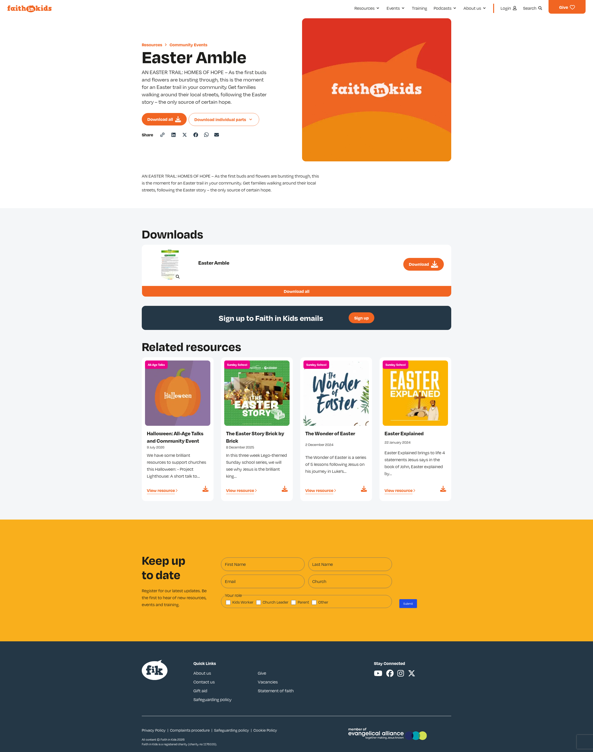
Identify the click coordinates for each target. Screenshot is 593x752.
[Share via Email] (216, 135)
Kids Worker (242, 602)
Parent (303, 602)
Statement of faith (276, 690)
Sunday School (237, 365)
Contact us (204, 681)
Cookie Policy (265, 730)
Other (323, 602)
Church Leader (275, 602)
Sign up (361, 317)
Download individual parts (220, 119)
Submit (408, 603)
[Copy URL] (162, 134)
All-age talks (156, 365)
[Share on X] (184, 134)
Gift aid (200, 690)
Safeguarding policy (212, 699)
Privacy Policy (154, 730)
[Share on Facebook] (195, 134)
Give (262, 673)
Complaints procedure (190, 730)
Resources (152, 44)
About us (202, 673)
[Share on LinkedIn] (173, 134)
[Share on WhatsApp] (206, 134)
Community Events (188, 44)
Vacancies (268, 681)
